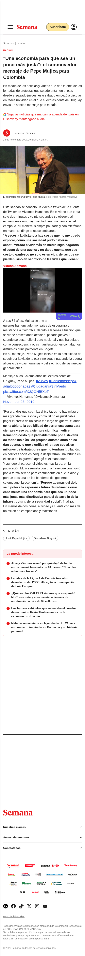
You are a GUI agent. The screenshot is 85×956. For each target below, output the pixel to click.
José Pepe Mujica (16, 538)
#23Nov (42, 381)
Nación (22, 43)
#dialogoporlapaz (16, 386)
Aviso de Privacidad (18, 916)
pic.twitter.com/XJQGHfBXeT (26, 392)
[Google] (5, 906)
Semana (8, 43)
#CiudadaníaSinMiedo (48, 386)
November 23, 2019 (18, 402)
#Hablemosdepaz (62, 381)
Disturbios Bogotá (45, 538)
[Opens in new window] (13, 906)
